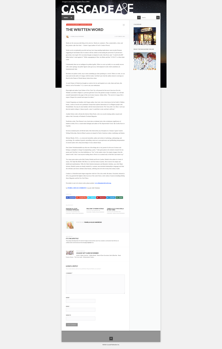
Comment (69, 273)
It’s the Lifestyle (72, 238)
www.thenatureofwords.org (103, 183)
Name (68, 297)
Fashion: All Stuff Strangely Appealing (72, 209)
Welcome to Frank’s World (95, 208)
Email (68, 306)
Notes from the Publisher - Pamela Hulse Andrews (79, 24)
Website (68, 315)
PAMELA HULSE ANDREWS (77, 188)
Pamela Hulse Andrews (77, 36)
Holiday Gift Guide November (87, 253)
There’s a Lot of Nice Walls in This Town (115, 209)
